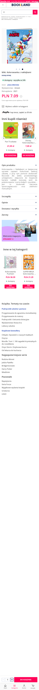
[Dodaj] (12, 679)
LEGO (4, 394)
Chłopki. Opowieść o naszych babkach (17, 335)
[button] (35, 12)
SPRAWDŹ (7, 239)
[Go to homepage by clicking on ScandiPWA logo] (21, 5)
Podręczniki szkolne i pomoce (14, 309)
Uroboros (6, 391)
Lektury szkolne (8, 326)
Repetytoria (6, 381)
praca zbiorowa (13, 85)
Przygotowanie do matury (12, 316)
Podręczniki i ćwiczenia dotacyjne (15, 319)
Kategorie (14, 688)
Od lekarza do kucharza (11, 350)
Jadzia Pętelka (7, 362)
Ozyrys (5, 338)
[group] (11, 141)
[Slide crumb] (16, 69)
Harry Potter (7, 369)
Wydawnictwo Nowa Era (12, 323)
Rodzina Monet (8, 359)
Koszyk (33, 688)
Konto (24, 688)
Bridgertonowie (8, 366)
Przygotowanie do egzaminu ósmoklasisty (19, 313)
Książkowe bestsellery (11, 331)
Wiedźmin (6, 372)
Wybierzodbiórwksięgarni (16, 106)
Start (5, 688)
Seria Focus (6, 384)
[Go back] (3, 5)
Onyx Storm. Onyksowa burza (14, 347)
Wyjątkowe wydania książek (13, 387)
